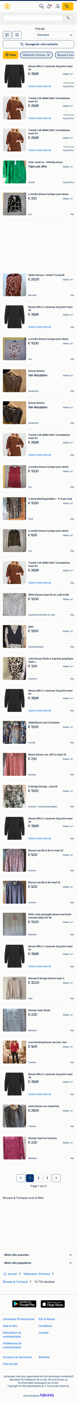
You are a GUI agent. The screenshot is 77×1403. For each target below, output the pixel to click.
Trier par (40, 28)
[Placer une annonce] (67, 6)
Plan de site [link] (10, 1364)
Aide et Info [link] (10, 1326)
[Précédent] (20, 1178)
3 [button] (47, 1178)
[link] (7, 6)
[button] (49, 6)
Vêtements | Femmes (33, 55)
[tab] (7, 35)
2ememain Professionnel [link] (18, 1319)
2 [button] (38, 1178)
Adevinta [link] (44, 1357)
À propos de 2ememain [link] (17, 1357)
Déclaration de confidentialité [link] (12, 1334)
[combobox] (33, 18)
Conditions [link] (45, 1326)
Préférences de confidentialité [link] (12, 1345)
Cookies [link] (43, 1332)
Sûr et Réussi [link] (46, 1319)
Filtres (12, 55)
